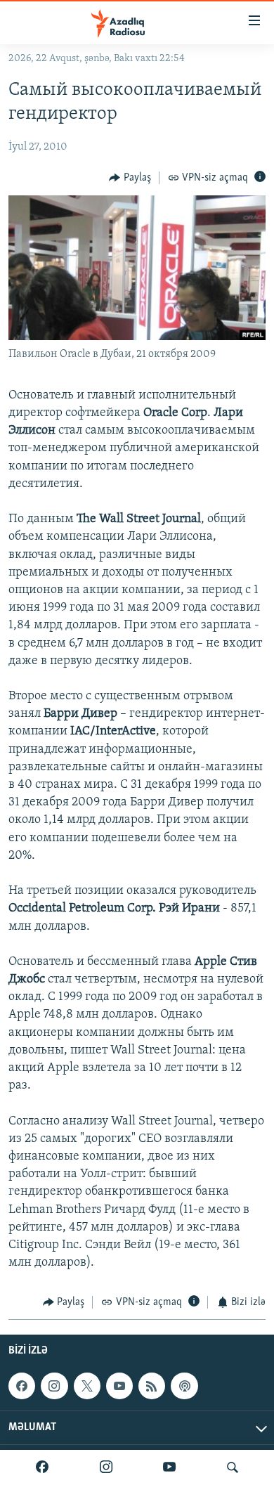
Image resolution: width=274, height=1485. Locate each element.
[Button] (130, 178)
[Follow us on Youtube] (119, 1386)
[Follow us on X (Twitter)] (87, 1386)
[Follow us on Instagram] (54, 1386)
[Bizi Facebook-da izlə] (42, 1467)
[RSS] (151, 1386)
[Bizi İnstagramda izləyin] (106, 1467)
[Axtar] (232, 1467)
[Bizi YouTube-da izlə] (169, 1467)
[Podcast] (184, 1386)
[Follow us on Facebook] (21, 1386)
